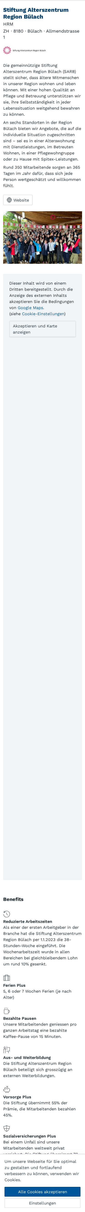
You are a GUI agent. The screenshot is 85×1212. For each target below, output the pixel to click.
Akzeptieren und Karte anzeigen (35, 329)
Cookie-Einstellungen (43, 313)
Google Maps (30, 307)
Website (21, 200)
